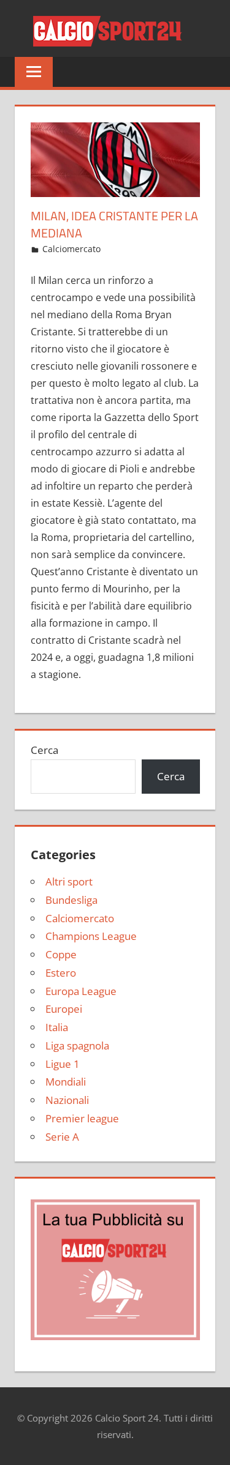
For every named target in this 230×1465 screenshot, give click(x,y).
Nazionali (67, 1100)
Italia (56, 1027)
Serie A (62, 1137)
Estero (60, 973)
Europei (63, 1009)
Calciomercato (71, 249)
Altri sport (69, 881)
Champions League (91, 936)
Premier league (82, 1118)
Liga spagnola (77, 1045)
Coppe (61, 954)
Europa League (81, 991)
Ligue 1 (62, 1064)
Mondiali (65, 1082)
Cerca (44, 750)
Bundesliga (71, 900)
